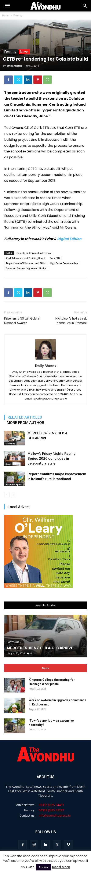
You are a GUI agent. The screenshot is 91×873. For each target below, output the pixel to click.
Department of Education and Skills (25, 263)
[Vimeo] (68, 844)
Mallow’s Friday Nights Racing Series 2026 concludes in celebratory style (52, 458)
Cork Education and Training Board (25, 258)
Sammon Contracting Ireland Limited (26, 268)
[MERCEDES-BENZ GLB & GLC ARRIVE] (14, 438)
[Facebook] (8, 79)
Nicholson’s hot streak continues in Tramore (71, 321)
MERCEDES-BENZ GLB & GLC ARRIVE (40, 648)
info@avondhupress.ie (55, 815)
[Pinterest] (37, 79)
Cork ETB (55, 258)
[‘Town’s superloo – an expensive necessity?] (14, 725)
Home (5, 15)
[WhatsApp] (47, 79)
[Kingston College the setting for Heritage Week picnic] (14, 685)
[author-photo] (45, 359)
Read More (61, 867)
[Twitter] (18, 79)
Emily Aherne (14, 65)
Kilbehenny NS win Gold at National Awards (22, 321)
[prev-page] (7, 494)
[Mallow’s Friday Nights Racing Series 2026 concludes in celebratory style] (14, 458)
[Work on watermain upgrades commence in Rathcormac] (14, 705)
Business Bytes (14, 484)
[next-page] (13, 494)
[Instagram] (34, 844)
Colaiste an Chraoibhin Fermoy (34, 253)
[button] (85, 5)
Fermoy (17, 15)
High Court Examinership (64, 263)
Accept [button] (44, 867)
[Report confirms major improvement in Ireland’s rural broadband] (14, 479)
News (24, 51)
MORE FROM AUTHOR (25, 422)
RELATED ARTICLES (25, 417)
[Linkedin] (28, 79)
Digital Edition (69, 238)
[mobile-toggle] (7, 5)
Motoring (10, 443)
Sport (8, 463)
